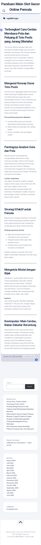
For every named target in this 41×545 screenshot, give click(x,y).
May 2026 (10, 468)
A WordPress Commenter (16, 443)
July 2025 (10, 493)
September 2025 (12, 488)
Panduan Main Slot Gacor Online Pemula (20, 7)
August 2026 (11, 460)
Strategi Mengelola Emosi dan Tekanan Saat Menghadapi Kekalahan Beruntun (20, 409)
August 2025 (11, 490)
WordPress (20, 536)
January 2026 (11, 478)
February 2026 (12, 475)
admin (20, 357)
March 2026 (11, 473)
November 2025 (12, 483)
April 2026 (10, 470)
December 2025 (12, 480)
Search (9, 383)
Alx (32, 536)
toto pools (19, 92)
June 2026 (10, 465)
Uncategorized (29, 356)
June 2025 (10, 495)
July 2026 (10, 463)
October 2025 (11, 485)
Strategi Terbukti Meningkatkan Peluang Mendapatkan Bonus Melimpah (18, 421)
